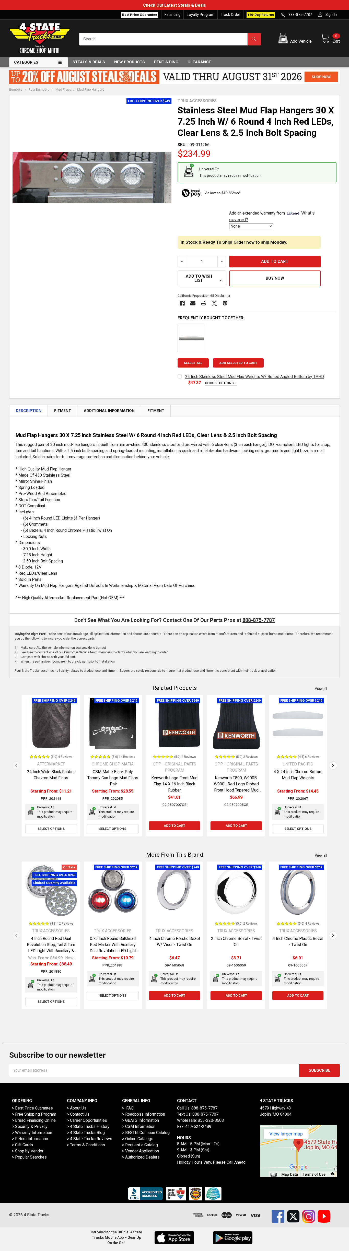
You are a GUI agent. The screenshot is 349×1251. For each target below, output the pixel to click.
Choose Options (219, 383)
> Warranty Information (32, 1132)
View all (321, 689)
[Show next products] (333, 765)
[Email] (192, 303)
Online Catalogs (139, 1138)
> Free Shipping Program (34, 1114)
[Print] (203, 303)
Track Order (230, 14)
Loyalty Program (200, 14)
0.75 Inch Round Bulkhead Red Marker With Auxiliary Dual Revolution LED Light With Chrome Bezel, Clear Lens (113, 950)
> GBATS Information (140, 1120)
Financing (172, 14)
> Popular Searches (29, 1157)
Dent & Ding (166, 62)
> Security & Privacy (30, 1126)
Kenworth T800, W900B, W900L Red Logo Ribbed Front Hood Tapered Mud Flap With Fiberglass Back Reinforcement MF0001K (236, 790)
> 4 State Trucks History (88, 1126)
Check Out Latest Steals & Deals (174, 5)
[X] (214, 303)
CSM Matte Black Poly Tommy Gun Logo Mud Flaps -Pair (112, 777)
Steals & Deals (89, 62)
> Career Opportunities (87, 1120)
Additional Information (109, 410)
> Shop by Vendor (27, 1151)
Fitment (62, 410)
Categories (26, 62)
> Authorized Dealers (141, 1157)
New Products (129, 62)
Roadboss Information (145, 1114)
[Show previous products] (16, 765)
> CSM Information (138, 1126)
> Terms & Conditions (86, 1144)
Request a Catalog (141, 1144)
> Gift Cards (22, 1144)
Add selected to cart (238, 363)
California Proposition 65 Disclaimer (204, 296)
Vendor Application (142, 1151)
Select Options (51, 829)
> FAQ (128, 1108)
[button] (296, 39)
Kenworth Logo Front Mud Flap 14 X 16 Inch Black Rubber (174, 784)
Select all (193, 363)
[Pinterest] (225, 303)
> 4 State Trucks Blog (86, 1132)
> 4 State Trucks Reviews (89, 1138)
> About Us (76, 1108)
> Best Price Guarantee (32, 1108)
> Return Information (30, 1138)
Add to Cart (174, 826)
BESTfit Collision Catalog (147, 1132)
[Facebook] (182, 303)
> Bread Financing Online (34, 1120)
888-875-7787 (258, 620)
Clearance (199, 62)
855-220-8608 (211, 1120)
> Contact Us (78, 1114)
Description (28, 410)
